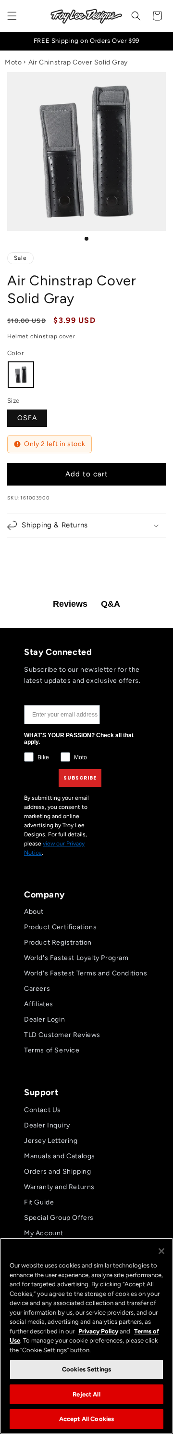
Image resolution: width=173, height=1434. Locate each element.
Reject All (86, 1394)
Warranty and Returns (59, 1187)
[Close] (161, 1251)
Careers (37, 989)
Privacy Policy (98, 1331)
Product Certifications (60, 927)
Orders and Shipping (57, 1171)
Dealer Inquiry (47, 1125)
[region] (86, 1336)
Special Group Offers (59, 1218)
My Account (43, 1233)
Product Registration (58, 942)
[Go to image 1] (86, 239)
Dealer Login (44, 1019)
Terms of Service (52, 1050)
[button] (12, 15)
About (34, 912)
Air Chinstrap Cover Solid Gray (78, 62)
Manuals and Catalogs (59, 1156)
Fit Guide (39, 1202)
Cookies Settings (86, 1369)
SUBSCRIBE (80, 777)
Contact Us (42, 1110)
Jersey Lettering (51, 1141)
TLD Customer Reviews (62, 1035)
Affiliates (38, 1004)
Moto (13, 62)
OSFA (27, 418)
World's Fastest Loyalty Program (76, 958)
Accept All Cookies (86, 1418)
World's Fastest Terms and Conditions (86, 973)
